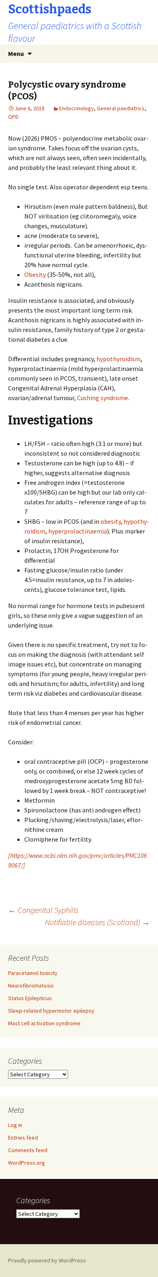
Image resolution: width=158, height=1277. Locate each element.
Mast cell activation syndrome (44, 1023)
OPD (13, 116)
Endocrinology (76, 108)
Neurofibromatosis (31, 985)
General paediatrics (121, 108)
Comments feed (27, 1150)
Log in (15, 1125)
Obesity (35, 274)
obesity (110, 521)
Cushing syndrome (102, 398)
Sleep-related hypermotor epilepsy (51, 1010)
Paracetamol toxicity (33, 973)
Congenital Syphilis (43, 910)
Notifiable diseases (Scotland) (97, 922)
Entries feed (23, 1137)
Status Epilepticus (30, 998)
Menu (16, 53)
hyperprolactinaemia (77, 531)
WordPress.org (26, 1162)
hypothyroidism (118, 359)
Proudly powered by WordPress (47, 1260)
